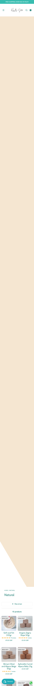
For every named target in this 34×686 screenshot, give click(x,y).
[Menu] (3, 10)
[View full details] (8, 623)
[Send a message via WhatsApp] (31, 683)
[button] (26, 10)
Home (6, 590)
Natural (12, 590)
